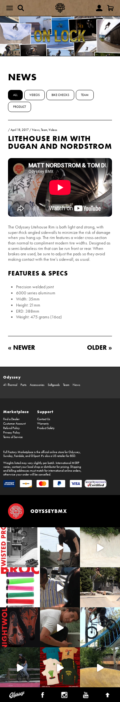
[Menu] (9, 8)
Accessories (37, 385)
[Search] (20, 8)
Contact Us (43, 419)
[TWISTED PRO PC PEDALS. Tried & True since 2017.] (20, 547)
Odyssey (12, 377)
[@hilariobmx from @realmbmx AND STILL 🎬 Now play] (60, 587)
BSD (72, 456)
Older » (99, 347)
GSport (35, 456)
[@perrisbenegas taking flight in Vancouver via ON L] (20, 667)
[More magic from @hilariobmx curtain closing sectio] (60, 627)
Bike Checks (60, 95)
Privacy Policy (11, 433)
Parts (23, 385)
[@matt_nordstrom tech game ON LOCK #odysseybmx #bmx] (60, 547)
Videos (34, 95)
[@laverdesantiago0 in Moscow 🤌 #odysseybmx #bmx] (100, 667)
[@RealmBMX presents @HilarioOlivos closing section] (100, 627)
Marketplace (16, 411)
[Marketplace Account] (99, 8)
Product (19, 107)
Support (45, 411)
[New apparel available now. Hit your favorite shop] (60, 667)
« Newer (21, 347)
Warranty (43, 424)
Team (85, 95)
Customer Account (14, 424)
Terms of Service (13, 437)
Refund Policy (11, 428)
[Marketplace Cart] (110, 8)
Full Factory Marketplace (18, 452)
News (22, 77)
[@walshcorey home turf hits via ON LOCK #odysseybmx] (100, 547)
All (15, 95)
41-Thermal (10, 385)
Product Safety (46, 428)
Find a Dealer (11, 419)
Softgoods (54, 385)
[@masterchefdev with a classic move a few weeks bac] (100, 587)
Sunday (8, 456)
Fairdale (19, 456)
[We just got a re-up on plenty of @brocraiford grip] (20, 587)
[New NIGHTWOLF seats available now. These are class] (20, 627)
